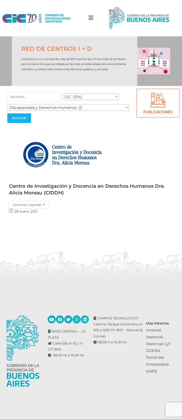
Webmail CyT (158, 344)
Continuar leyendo (31, 203)
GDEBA (153, 350)
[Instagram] (77, 319)
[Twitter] (68, 319)
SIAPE (151, 371)
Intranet (153, 330)
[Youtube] (52, 319)
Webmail (154, 337)
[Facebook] (60, 319)
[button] (91, 18)
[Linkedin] (85, 319)
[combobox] (91, 96)
